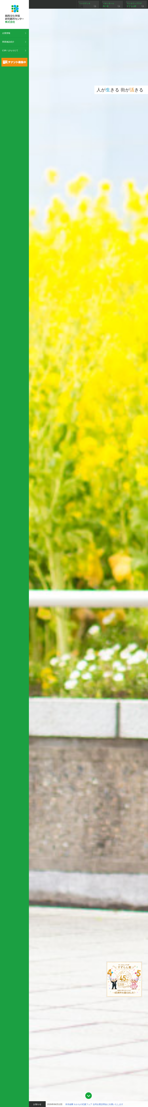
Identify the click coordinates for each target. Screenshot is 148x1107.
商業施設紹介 (8, 42)
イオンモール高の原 (108, 4)
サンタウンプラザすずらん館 (134, 4)
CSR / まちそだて (10, 50)
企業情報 (6, 33)
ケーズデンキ (84, 3)
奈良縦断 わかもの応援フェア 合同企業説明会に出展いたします (94, 1104)
